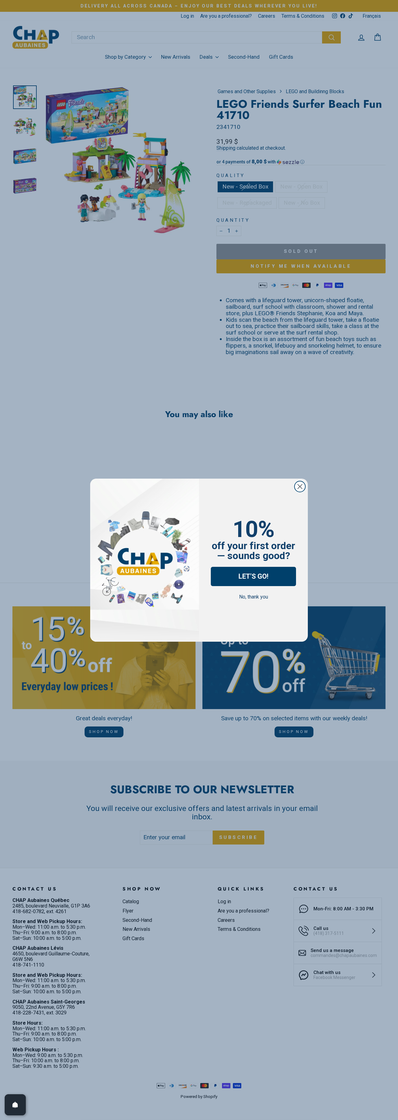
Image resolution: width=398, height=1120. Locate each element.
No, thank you (253, 597)
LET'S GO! (253, 576)
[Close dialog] (299, 486)
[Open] (15, 1104)
